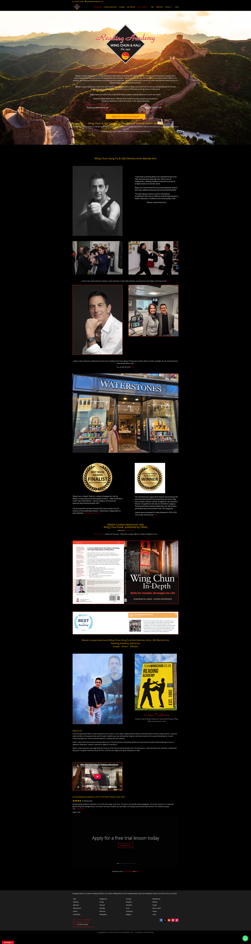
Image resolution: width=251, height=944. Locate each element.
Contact (168, 7)
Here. (155, 515)
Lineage (121, 7)
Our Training (142, 7)
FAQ (152, 7)
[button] (245, 938)
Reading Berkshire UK (98, 107)
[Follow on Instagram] (173, 920)
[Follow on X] (165, 920)
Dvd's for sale (136, 847)
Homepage (97, 7)
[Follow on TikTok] (176, 920)
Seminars (159, 7)
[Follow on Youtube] (169, 920)
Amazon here (129, 530)
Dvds (176, 7)
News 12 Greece (99, 534)
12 (134, 863)
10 (131, 863)
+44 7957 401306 (79, 1)
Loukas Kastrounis (110, 7)
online (133, 367)
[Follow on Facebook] (161, 920)
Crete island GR (153, 107)
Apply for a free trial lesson (125, 116)
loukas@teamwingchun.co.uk (85, 927)
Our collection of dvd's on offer (145, 838)
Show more (80, 809)
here (168, 281)
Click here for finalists (92, 513)
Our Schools (131, 7)
